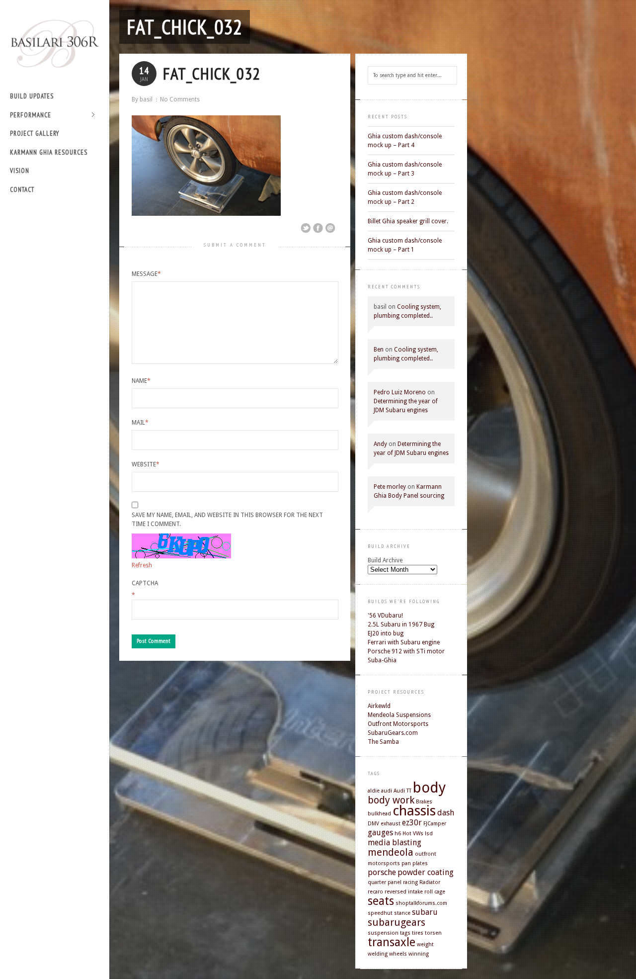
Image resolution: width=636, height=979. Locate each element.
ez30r (412, 822)
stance (402, 913)
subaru (425, 912)
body (429, 787)
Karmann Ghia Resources (48, 152)
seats (381, 901)
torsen (433, 933)
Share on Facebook (318, 228)
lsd (429, 833)
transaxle (391, 942)
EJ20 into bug (385, 633)
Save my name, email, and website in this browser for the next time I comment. (227, 520)
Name (141, 380)
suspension (383, 933)
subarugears (396, 922)
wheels (398, 954)
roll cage (434, 892)
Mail (140, 422)
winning (418, 954)
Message (146, 273)
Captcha (145, 583)
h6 (398, 833)
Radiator (429, 882)
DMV (373, 823)
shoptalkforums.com (421, 903)
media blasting (394, 842)
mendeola (390, 852)
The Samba (383, 741)
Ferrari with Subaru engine (404, 642)
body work (391, 800)
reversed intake (404, 892)
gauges (380, 832)
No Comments (180, 99)
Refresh (142, 565)
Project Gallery (34, 133)
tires (417, 933)
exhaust (390, 823)
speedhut (380, 913)
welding (378, 954)
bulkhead (379, 813)
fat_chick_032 (184, 27)
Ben (379, 349)
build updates (32, 96)
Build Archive (385, 560)
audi (386, 791)
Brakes (424, 802)
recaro (375, 892)
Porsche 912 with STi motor (406, 651)
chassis (414, 810)
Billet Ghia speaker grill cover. (408, 221)
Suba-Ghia (382, 660)
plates (420, 863)
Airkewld (379, 706)
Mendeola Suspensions (399, 715)
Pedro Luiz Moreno (400, 392)
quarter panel (384, 882)
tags (405, 933)
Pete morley (390, 486)
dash (445, 812)
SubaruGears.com (393, 732)
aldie (374, 791)
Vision (19, 171)
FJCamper (434, 823)
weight (425, 944)
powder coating (426, 872)
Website (145, 464)
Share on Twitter (306, 228)
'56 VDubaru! (385, 615)
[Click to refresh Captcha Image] (181, 546)
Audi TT (402, 791)
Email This (330, 228)
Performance (30, 115)
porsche (382, 872)
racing (410, 882)
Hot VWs (412, 833)
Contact (22, 189)
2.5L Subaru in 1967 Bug (401, 624)
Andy (380, 444)
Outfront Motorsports (398, 723)
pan (406, 863)
